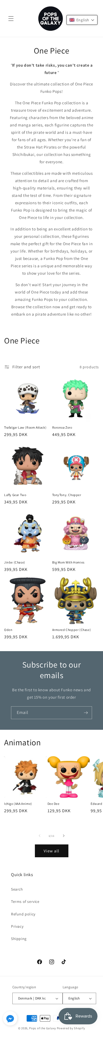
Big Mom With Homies (68, 562)
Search (17, 889)
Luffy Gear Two (15, 495)
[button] (11, 19)
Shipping (19, 938)
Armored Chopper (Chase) (71, 630)
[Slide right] (64, 836)
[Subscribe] (86, 712)
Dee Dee (54, 804)
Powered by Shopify (71, 1028)
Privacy (17, 926)
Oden (8, 630)
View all (51, 850)
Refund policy (23, 914)
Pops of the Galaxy (42, 1028)
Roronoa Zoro (62, 427)
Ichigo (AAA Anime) (18, 804)
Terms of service (25, 901)
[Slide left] (40, 836)
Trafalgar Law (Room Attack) (25, 427)
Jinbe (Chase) (14, 562)
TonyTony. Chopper (66, 495)
